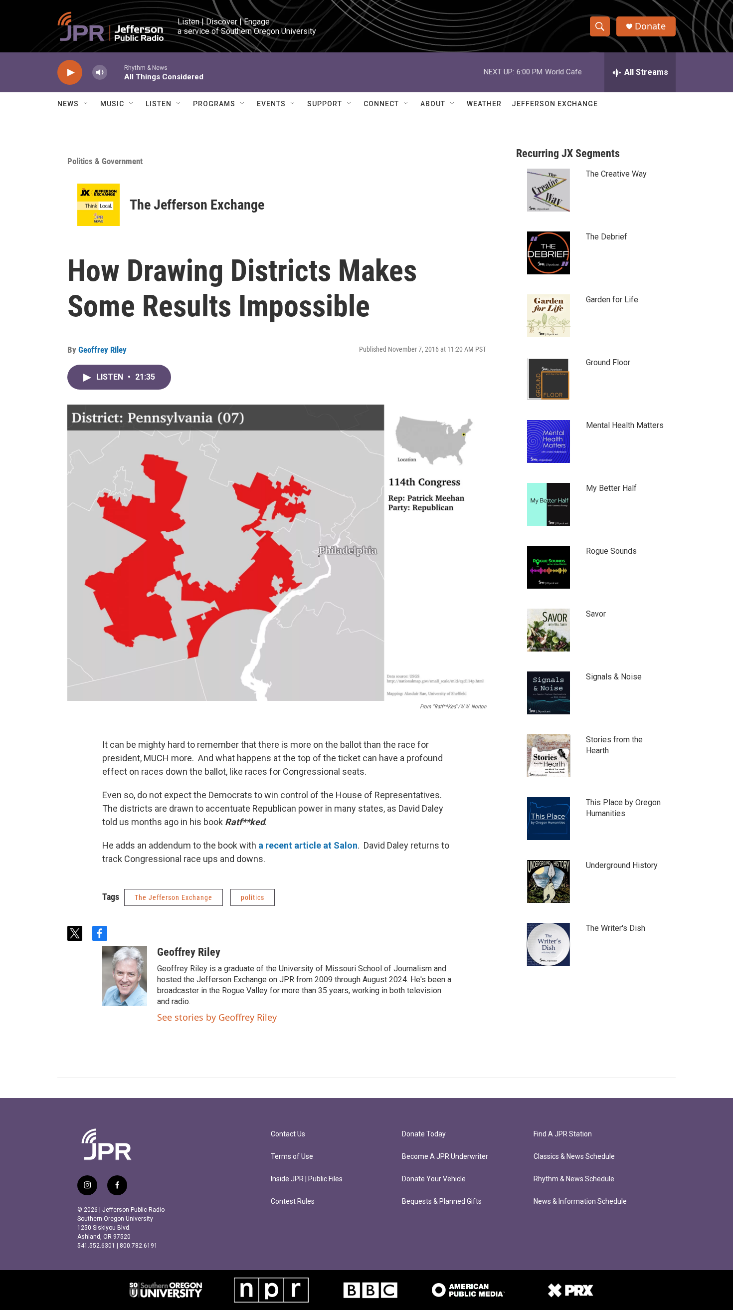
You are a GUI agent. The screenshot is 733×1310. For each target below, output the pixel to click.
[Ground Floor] (548, 378)
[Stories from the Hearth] (548, 755)
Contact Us (288, 1134)
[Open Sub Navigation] (86, 104)
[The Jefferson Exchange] (98, 205)
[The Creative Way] (548, 190)
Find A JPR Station (563, 1134)
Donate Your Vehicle (434, 1179)
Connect (381, 104)
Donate (650, 26)
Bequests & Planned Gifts (442, 1201)
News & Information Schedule (580, 1201)
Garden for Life (612, 299)
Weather (484, 104)
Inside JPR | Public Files (307, 1179)
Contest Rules (293, 1201)
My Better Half (611, 488)
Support (324, 104)
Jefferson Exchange (555, 104)
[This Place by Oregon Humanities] (548, 818)
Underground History (622, 865)
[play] (70, 72)
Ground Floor (608, 362)
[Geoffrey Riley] (124, 976)
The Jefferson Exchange (197, 205)
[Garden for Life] (548, 315)
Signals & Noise (614, 676)
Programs (214, 104)
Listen (159, 104)
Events (271, 104)
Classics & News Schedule (574, 1156)
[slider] (115, 72)
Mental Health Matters (625, 425)
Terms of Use (292, 1156)
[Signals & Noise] (548, 692)
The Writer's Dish (615, 928)
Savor (596, 614)
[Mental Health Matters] (548, 441)
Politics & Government (105, 161)
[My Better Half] (548, 504)
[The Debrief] (548, 252)
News (68, 104)
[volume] (99, 72)
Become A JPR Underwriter (445, 1156)
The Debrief (606, 236)
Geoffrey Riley (102, 350)
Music (112, 104)
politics (252, 897)
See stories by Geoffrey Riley (217, 1017)
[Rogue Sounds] (548, 567)
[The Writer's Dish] (548, 944)
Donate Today (424, 1134)
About (432, 104)
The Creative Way (616, 174)
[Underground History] (548, 881)
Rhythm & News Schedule (574, 1179)
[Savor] (548, 630)
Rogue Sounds (611, 551)
